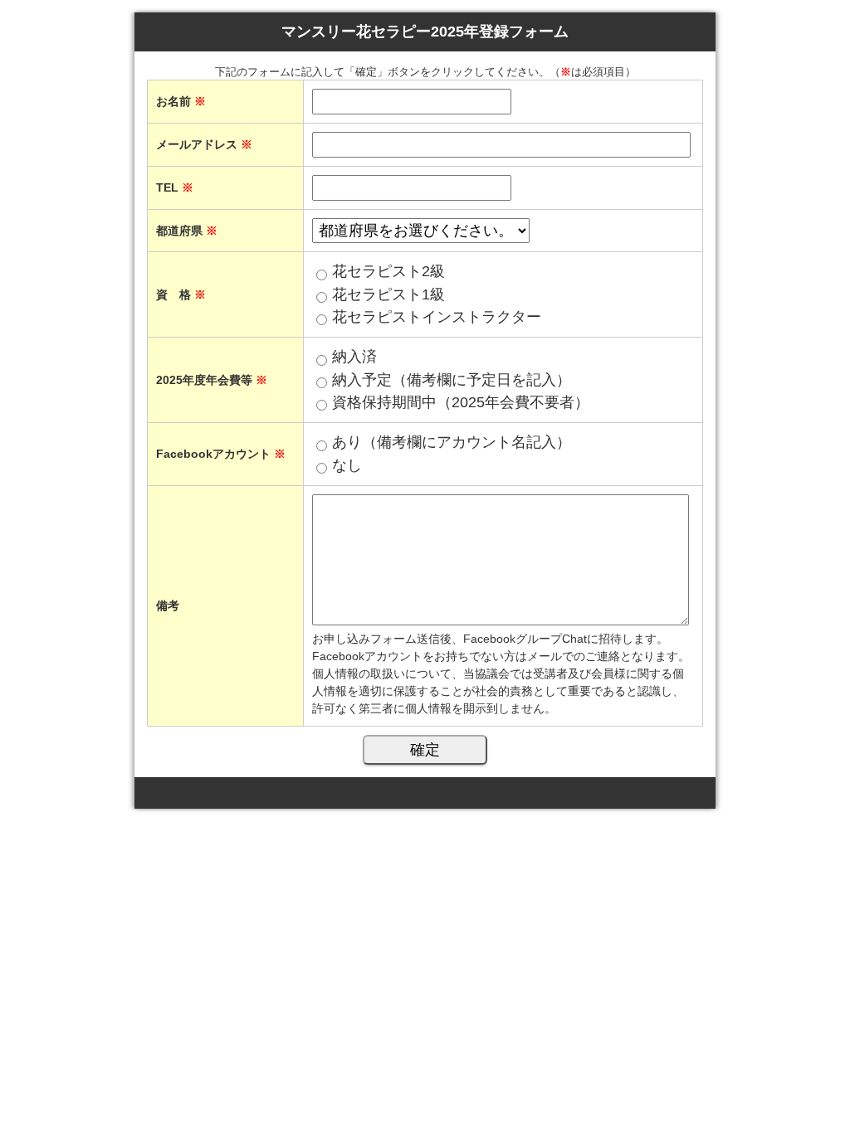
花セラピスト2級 (388, 271)
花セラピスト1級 (388, 294)
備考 (167, 605)
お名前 (181, 101)
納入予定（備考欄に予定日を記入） (451, 380)
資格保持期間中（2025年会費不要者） (460, 402)
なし (347, 465)
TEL (174, 187)
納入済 (354, 356)
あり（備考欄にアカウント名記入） (451, 442)
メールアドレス (204, 144)
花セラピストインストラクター (436, 317)
